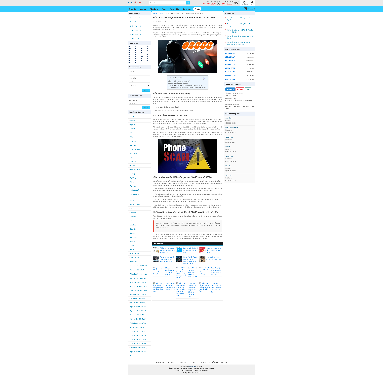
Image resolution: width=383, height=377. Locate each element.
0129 (147, 49)
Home (155, 13)
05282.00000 (230, 79)
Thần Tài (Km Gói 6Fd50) (138, 298)
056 (135, 61)
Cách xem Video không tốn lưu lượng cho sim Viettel (213, 250)
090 (129, 51)
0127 (141, 49)
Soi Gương (133, 153)
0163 (135, 57)
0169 (147, 59)
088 (129, 47)
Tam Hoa (133, 161)
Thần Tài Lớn (134, 194)
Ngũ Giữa (133, 233)
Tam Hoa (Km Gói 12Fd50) (139, 266)
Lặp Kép (133, 229)
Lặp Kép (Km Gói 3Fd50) (138, 294)
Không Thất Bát (135, 204)
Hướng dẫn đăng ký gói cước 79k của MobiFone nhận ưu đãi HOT (238, 43)
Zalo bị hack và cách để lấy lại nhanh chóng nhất (190, 250)
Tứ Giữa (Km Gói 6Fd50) (138, 335)
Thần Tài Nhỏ (134, 190)
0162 (129, 57)
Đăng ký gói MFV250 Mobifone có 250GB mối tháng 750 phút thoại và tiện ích (190, 260)
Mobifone (239, 89)
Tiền (131, 137)
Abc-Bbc (133, 213)
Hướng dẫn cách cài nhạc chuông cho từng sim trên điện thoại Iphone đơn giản (192, 289)
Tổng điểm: (133, 78)
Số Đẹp (132, 121)
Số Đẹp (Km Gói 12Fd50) (138, 278)
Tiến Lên (133, 133)
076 (135, 53)
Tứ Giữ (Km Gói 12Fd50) (138, 343)
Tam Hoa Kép (134, 258)
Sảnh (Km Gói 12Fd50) (137, 270)
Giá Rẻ (132, 166)
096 (135, 55)
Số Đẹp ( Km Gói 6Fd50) (138, 303)
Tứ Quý (132, 174)
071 (147, 51)
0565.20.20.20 (230, 61)
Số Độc (132, 200)
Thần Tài (133, 129)
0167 (135, 59)
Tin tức (161, 13)
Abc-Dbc (133, 225)
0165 (147, 57)
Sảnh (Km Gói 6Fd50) (137, 327)
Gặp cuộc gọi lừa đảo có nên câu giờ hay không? (170, 271)
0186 (129, 63)
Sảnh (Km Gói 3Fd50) (137, 315)
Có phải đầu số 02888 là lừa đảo (179, 83)
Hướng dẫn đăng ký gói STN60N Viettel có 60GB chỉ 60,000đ (240, 31)
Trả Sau (132, 116)
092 (147, 61)
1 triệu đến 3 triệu (135, 30)
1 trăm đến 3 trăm (136, 18)
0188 (135, 63)
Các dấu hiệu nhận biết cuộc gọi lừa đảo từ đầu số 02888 (186, 85)
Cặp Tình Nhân (135, 170)
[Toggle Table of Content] (204, 78)
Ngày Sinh (133, 237)
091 (135, 47)
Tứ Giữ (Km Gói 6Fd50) (137, 331)
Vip (131, 208)
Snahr (132, 356)
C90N (132, 249)
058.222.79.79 (230, 57)
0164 (141, 57)
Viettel (248, 89)
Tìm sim (145, 90)
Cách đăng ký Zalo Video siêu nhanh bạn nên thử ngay (216, 271)
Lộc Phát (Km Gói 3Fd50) (138, 352)
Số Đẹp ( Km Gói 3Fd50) (138, 319)
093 (135, 51)
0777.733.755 (230, 72)
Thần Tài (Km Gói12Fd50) (138, 348)
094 (141, 47)
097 (141, 55)
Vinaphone (230, 89)
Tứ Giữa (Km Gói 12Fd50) (138, 339)
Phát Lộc (133, 241)
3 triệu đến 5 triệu (135, 34)
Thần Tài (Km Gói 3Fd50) (138, 323)
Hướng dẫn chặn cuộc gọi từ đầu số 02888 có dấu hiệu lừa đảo (187, 87)
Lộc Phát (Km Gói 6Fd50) (138, 307)
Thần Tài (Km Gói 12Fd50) (138, 274)
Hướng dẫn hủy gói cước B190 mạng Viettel (214, 258)
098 (147, 55)
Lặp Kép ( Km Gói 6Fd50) (138, 311)
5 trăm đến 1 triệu (136, 26)
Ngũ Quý (133, 178)
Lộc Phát (133, 125)
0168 (141, 59)
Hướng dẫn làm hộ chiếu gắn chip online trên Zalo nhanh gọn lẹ (170, 287)
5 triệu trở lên (134, 38)
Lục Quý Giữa (134, 253)
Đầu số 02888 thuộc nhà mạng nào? (179, 81)
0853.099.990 (230, 53)
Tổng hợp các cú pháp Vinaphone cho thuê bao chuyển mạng (167, 259)
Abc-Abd (133, 217)
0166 (129, 59)
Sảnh (132, 182)
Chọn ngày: (133, 100)
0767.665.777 (230, 64)
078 (141, 53)
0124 (129, 49)
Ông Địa (133, 141)
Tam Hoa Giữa (135, 149)
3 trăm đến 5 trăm (136, 22)
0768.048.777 (230, 68)
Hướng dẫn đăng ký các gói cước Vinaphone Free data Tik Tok (216, 287)
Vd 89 (132, 245)
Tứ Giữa (133, 186)
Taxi (131, 157)
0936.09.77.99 (230, 76)
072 (129, 53)
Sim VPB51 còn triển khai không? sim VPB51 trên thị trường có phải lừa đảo (193, 273)
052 (129, 61)
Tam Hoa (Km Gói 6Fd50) (138, 290)
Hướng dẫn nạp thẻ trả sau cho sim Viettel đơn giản (240, 37)
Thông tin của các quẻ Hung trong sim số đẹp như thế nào (167, 250)
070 (141, 51)
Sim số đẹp (192, 366)
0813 (147, 47)
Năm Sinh (133, 145)
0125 (135, 49)
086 (129, 55)
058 (141, 61)
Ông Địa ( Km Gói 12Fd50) (138, 286)
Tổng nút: (132, 71)
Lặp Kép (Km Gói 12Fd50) (138, 282)
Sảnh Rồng (133, 262)
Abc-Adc (133, 221)
